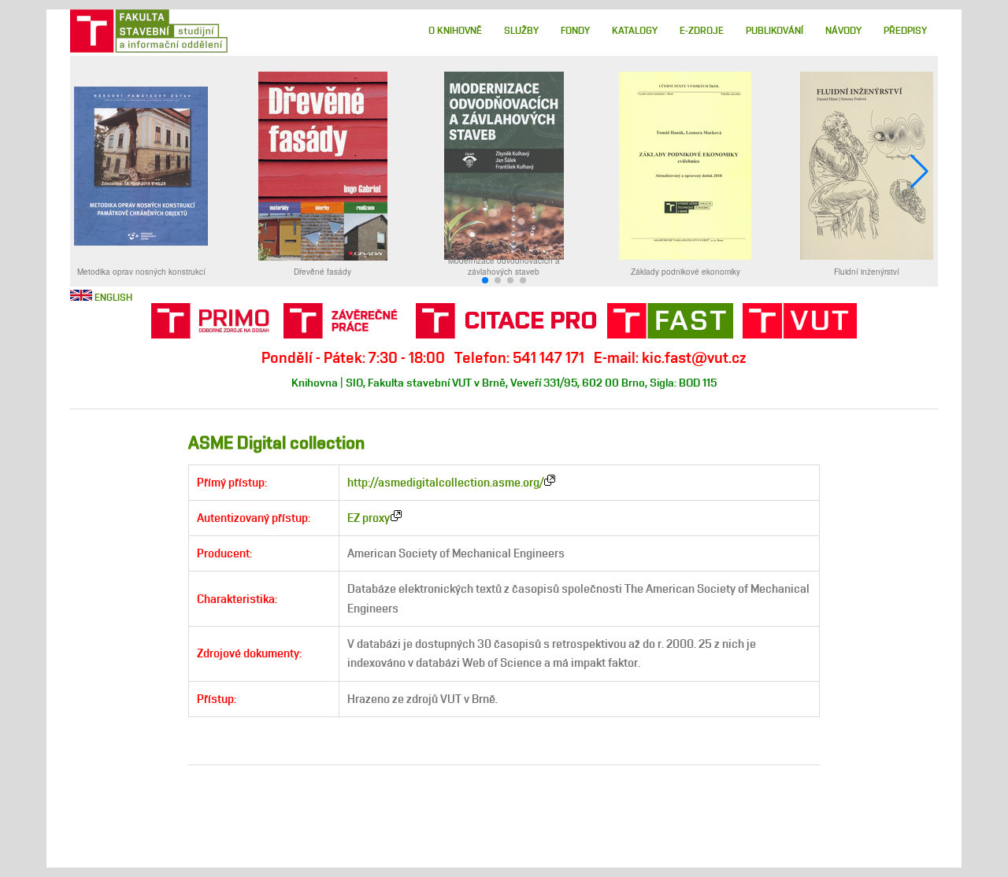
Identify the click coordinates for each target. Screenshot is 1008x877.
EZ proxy (368, 517)
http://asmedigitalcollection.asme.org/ (445, 482)
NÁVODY (843, 30)
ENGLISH (113, 297)
